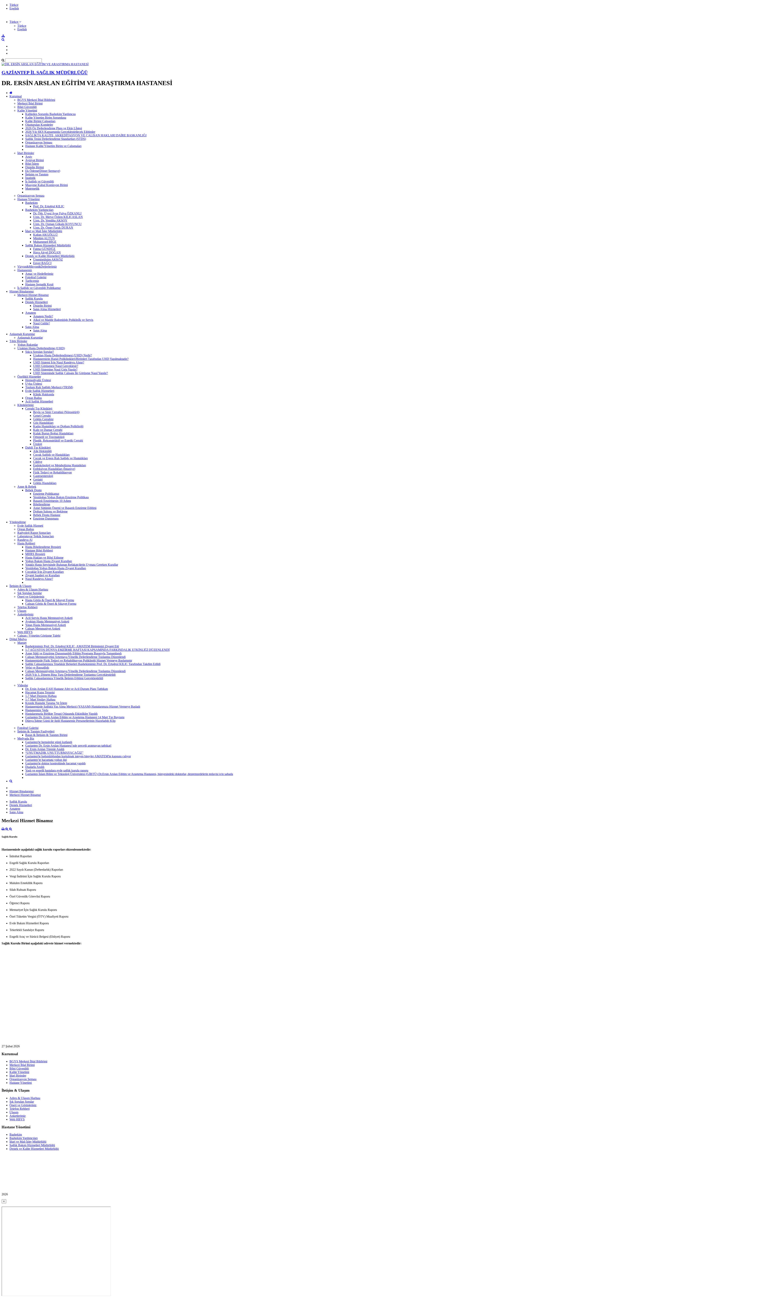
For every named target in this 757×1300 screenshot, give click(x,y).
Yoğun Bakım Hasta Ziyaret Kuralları (48, 561)
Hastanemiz (24, 270)
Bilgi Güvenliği (27, 107)
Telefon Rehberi (27, 607)
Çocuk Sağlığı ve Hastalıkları (51, 454)
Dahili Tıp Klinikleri (38, 447)
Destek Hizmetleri (36, 302)
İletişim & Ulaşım (20, 586)
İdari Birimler (25, 153)
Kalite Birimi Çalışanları (40, 121)
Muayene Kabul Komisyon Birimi (46, 185)
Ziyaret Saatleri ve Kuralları (42, 575)
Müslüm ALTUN (44, 238)
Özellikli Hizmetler (29, 376)
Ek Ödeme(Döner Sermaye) (42, 170)
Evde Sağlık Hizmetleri (39, 390)
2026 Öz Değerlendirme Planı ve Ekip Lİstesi (53, 128)
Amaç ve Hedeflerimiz (39, 273)
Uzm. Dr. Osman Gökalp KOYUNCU (57, 224)
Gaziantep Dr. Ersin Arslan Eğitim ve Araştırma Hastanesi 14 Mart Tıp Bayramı (74, 717)
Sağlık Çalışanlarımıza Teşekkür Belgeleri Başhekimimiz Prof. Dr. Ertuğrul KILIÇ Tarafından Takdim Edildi (92, 664)
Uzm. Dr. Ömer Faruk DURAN (53, 227)
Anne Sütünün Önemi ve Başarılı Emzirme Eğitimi (64, 508)
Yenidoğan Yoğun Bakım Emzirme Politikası (61, 497)
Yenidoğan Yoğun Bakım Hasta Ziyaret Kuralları (55, 568)
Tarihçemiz (32, 280)
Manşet (21, 642)
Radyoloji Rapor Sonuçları (34, 532)
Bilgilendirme (41, 504)
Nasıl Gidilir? (41, 323)
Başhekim (31, 202)
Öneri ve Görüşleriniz (30, 596)
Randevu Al (24, 539)
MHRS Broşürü (35, 554)
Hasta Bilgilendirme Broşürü (43, 547)
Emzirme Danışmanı (46, 518)
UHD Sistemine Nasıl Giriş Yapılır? (55, 369)
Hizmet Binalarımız (21, 291)
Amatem (30, 312)
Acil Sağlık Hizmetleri (39, 401)
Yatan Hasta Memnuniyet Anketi (45, 625)
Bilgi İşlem (32, 163)
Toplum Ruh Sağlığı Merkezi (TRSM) (49, 387)
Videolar (22, 685)
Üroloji (37, 444)
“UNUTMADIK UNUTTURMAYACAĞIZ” (54, 752)
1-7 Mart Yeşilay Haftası (40, 699)
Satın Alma (32, 327)
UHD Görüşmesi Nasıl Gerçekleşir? (55, 366)
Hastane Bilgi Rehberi (39, 550)
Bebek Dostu (33, 490)
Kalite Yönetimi (27, 110)
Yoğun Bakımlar (27, 344)
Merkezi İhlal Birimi (30, 103)
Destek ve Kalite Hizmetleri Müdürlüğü (50, 256)
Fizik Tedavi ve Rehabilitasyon (52, 472)
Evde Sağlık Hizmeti (30, 525)
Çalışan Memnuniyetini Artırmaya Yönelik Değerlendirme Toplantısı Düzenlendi (75, 657)
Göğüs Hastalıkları (44, 483)
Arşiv (28, 156)
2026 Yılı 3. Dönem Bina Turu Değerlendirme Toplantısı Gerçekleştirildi (70, 674)
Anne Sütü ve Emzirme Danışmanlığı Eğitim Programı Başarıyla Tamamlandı (73, 653)
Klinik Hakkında (43, 394)
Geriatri (38, 479)
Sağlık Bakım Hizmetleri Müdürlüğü (48, 245)
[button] (15, 21)
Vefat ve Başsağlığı (37, 667)
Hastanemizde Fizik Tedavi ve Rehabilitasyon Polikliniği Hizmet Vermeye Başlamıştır (78, 660)
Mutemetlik (32, 188)
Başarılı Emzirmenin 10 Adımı (52, 500)
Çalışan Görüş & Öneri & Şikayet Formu (50, 603)
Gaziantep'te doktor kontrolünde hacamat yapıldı (55, 763)
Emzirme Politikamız (46, 493)
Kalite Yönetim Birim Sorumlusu (45, 117)
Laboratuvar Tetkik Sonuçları (35, 536)
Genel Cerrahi (42, 415)
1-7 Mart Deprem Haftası (41, 696)
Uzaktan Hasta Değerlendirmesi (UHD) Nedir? (62, 355)
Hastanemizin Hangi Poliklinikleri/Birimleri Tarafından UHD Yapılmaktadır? (81, 359)
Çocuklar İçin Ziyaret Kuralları (44, 571)
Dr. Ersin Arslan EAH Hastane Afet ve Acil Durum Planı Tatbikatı (66, 689)
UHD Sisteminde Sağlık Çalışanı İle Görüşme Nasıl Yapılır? (70, 373)
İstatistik (30, 178)
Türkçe (13, 5)
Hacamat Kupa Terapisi (40, 692)
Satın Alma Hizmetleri (47, 309)
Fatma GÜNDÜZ (44, 249)
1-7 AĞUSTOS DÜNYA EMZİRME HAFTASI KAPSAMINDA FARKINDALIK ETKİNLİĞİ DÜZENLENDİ (97, 649)
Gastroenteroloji (43, 476)
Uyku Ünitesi (33, 383)
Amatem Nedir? (43, 316)
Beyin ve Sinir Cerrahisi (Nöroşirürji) (56, 412)
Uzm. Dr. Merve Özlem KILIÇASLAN (58, 217)
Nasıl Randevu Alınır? (39, 579)
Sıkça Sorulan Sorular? (39, 351)
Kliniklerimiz (25, 405)
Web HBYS (25, 632)
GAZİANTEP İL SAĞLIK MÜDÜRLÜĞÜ (45, 72)
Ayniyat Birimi (34, 160)
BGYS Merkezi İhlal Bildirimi (36, 100)
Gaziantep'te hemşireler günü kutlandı (48, 742)
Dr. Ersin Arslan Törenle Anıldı (44, 749)
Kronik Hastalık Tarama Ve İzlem (46, 703)
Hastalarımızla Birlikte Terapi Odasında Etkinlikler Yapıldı (61, 713)
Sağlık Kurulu (34, 298)
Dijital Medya (18, 639)
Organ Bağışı (33, 398)
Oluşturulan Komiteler (39, 124)
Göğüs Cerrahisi (43, 419)
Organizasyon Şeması (38, 142)
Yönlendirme (17, 522)
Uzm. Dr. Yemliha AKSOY (50, 220)
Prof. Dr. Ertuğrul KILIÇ (48, 206)
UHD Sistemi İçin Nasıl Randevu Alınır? (58, 362)
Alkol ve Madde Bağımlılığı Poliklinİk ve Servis (63, 320)
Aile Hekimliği (42, 451)
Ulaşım (21, 610)
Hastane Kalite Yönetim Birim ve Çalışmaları (53, 146)
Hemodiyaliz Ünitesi (38, 380)
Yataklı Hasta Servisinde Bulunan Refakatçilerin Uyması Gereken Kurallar (71, 564)
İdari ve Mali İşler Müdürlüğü (43, 231)
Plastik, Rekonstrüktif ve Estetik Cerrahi (58, 440)
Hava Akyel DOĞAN (47, 252)
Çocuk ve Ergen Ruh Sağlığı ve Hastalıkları (60, 458)
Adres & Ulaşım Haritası (32, 589)
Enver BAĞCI (42, 263)
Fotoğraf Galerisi (35, 277)
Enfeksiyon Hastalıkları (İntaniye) (54, 469)
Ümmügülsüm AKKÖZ (48, 259)
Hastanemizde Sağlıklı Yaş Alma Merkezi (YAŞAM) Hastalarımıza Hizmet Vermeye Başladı (82, 706)
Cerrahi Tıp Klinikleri (38, 408)
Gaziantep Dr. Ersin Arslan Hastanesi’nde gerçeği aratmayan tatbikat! (68, 745)
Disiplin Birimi (34, 167)
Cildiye (37, 461)
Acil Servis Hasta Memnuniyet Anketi (49, 618)
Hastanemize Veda (36, 710)
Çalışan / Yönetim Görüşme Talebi (38, 635)
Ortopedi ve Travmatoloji (48, 437)
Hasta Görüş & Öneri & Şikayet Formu (49, 600)
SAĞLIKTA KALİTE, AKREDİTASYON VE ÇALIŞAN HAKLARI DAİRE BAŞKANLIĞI (85, 135)
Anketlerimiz (25, 614)
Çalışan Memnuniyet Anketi (42, 628)
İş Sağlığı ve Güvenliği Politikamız (39, 288)
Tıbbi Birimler (18, 341)
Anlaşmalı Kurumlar (22, 334)
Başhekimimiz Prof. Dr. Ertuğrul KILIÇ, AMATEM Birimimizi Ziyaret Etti (72, 646)
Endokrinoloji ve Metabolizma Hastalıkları (59, 465)
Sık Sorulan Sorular (29, 593)
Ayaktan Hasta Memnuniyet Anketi (47, 621)
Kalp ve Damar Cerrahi (47, 429)
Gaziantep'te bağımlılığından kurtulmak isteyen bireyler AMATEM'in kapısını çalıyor (78, 756)
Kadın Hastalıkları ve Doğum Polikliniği (58, 426)
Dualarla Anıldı (34, 767)
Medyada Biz (25, 738)
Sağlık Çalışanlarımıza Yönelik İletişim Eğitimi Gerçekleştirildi (64, 678)
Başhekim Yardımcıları (39, 210)
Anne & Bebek (26, 486)
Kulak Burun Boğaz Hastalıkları (53, 433)
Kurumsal (15, 96)
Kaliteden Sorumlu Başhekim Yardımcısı (50, 114)
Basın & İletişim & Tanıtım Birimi (46, 735)
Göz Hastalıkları (43, 422)
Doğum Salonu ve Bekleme (50, 511)
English (14, 8)
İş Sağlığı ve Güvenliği (39, 181)
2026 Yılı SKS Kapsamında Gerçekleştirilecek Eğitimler (60, 131)
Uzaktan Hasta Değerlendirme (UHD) (41, 348)
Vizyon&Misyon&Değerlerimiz (37, 266)
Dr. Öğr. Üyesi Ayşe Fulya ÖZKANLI (57, 213)
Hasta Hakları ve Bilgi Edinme (44, 557)
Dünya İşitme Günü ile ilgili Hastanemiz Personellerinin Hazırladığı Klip (70, 720)
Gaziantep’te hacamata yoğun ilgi (46, 759)
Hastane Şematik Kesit (39, 284)
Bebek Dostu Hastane (46, 515)
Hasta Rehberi (26, 543)
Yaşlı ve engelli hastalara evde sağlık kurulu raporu (56, 770)
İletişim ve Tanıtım (36, 174)
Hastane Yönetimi (28, 199)
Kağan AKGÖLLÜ (45, 234)
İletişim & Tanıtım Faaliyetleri (35, 731)
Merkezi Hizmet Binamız (33, 295)
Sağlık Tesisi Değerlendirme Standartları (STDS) (55, 139)
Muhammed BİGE (44, 241)
